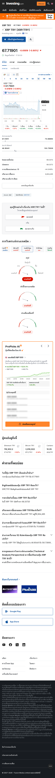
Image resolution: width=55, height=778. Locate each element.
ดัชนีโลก (23, 10)
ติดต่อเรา (33, 669)
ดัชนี (5, 10)
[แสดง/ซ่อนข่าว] (17, 74)
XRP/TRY (27, 195)
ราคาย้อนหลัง (14, 68)
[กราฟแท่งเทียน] (4, 74)
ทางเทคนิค (21, 62)
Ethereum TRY (9, 446)
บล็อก (4, 658)
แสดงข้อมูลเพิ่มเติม (27, 185)
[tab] (16, 249)
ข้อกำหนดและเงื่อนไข (9, 747)
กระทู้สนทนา (35, 62)
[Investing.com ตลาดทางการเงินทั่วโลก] (15, 3)
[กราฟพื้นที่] (8, 74)
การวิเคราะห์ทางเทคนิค (15, 241)
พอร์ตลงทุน (6, 669)
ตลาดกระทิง (29, 229)
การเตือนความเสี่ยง (8, 764)
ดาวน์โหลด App (8, 663)
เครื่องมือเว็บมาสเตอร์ (10, 674)
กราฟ (12, 62)
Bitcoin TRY (29, 446)
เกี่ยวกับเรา (33, 658)
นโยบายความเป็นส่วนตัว (10, 755)
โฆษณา (32, 663)
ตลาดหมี (29, 217)
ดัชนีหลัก (13, 10)
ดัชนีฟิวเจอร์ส (35, 10)
